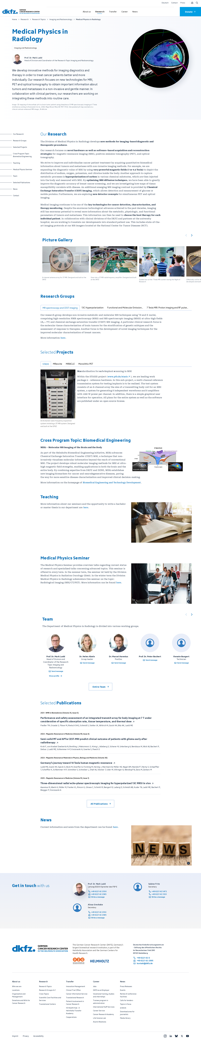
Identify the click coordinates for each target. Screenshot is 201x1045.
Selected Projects (20, 147)
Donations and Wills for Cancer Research (21, 1001)
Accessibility (38, 1036)
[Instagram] (165, 1036)
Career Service (99, 1010)
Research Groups (19, 140)
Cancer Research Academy (103, 1014)
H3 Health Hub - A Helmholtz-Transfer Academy (73, 1010)
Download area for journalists (127, 1013)
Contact (174, 2)
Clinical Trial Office (73, 990)
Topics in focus (125, 1004)
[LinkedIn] (170, 1036)
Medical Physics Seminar (22, 169)
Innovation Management (75, 986)
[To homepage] (21, 11)
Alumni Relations (99, 1021)
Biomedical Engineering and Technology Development (112, 482)
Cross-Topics (44, 993)
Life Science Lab (99, 1018)
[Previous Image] (186, 235)
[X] (182, 1036)
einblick (123, 1007)
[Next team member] (192, 614)
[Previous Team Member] (186, 614)
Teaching (19, 162)
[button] (65, 265)
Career (96, 981)
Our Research (19, 134)
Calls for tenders (126, 1000)
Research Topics (45, 986)
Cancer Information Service (76, 993)
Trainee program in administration (100, 1001)
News (19, 189)
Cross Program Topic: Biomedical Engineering (22, 155)
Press (182, 2)
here (63, 338)
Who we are (16, 986)
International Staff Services (103, 1007)
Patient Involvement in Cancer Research (75, 1002)
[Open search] (197, 3)
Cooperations (71, 1017)
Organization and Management (18, 995)
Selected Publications (21, 182)
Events (122, 990)
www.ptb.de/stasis (118, 376)
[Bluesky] (176, 1036)
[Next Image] (192, 235)
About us (16, 981)
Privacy (26, 1036)
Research (43, 981)
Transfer (70, 981)
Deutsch (165, 2)
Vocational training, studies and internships (103, 995)
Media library (125, 1018)
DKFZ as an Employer (101, 990)
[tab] (60, 307)
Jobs (94, 986)
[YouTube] (187, 1036)
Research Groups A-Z (47, 990)
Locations (16, 990)
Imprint (15, 1036)
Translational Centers (47, 1004)
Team (19, 176)
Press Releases (126, 986)
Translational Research (75, 997)
